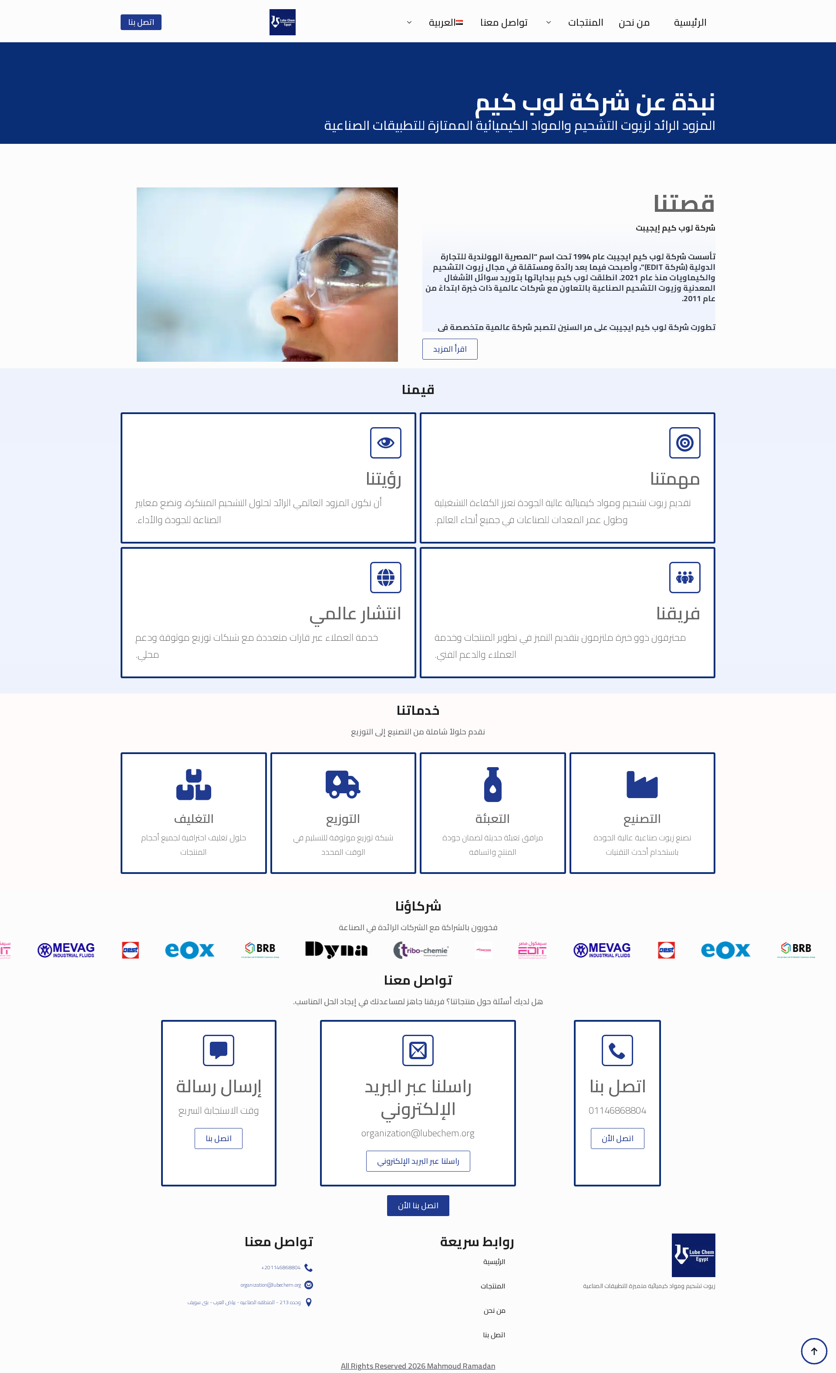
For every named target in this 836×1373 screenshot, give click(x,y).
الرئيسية (690, 22)
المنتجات (585, 22)
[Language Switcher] (412, 22)
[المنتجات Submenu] (551, 22)
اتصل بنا (494, 1334)
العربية (442, 22)
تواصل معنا (504, 22)
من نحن (634, 22)
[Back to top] (814, 1351)
